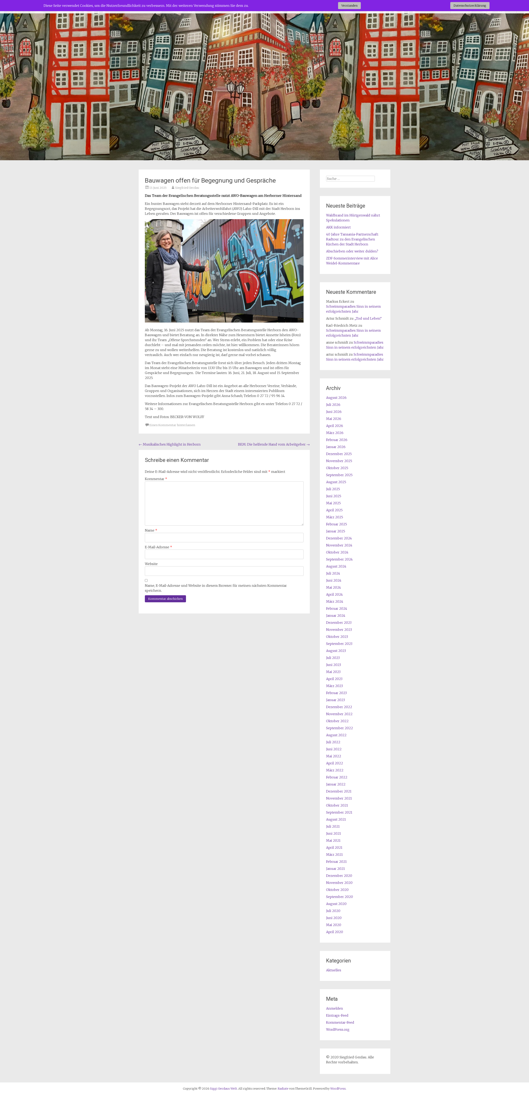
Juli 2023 (333, 658)
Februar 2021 (336, 862)
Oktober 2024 (337, 552)
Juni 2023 (333, 665)
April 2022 (334, 763)
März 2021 (334, 854)
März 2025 (334, 517)
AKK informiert (338, 227)
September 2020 (339, 897)
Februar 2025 (336, 524)
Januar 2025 (335, 531)
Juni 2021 (333, 833)
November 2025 (339, 461)
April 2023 (334, 679)
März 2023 (334, 686)
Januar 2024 (335, 615)
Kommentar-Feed (340, 1022)
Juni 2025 (333, 496)
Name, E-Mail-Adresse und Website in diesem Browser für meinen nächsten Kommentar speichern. (216, 588)
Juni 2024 (333, 580)
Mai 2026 (333, 419)
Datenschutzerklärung (470, 5)
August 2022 (336, 735)
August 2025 (336, 482)
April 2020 (334, 932)
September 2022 (339, 728)
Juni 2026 (334, 412)
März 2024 (334, 601)
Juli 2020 (333, 911)
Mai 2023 (333, 672)
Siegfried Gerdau (187, 188)
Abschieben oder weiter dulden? (352, 251)
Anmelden (334, 1008)
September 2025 (339, 475)
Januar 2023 (335, 700)
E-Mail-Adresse (158, 547)
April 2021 (334, 847)
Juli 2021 (333, 826)
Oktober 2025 (337, 468)
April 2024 (334, 594)
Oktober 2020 (337, 890)
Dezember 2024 (339, 538)
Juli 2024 (333, 573)
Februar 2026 (336, 440)
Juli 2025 (333, 489)
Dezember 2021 (338, 791)
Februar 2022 (336, 777)
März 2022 (334, 770)
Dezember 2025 (339, 454)
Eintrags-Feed (337, 1015)
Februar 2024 (336, 608)
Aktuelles (333, 970)
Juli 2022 (333, 742)
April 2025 (334, 510)
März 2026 (334, 433)
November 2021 (339, 798)
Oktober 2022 (337, 721)
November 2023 (339, 630)
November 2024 (339, 545)
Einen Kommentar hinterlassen (172, 425)
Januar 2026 (336, 447)
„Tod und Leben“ (368, 318)
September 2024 (339, 559)
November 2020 (339, 883)
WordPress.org (337, 1029)
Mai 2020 (333, 925)
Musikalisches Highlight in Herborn (170, 444)
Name (151, 530)
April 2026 (334, 426)
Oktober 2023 (337, 637)
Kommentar (156, 479)
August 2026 (336, 398)
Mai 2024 (333, 587)
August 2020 (336, 904)
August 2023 (336, 651)
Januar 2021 (335, 869)
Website (151, 564)
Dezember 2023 (338, 622)
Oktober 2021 (337, 805)
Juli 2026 (333, 405)
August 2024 (336, 566)
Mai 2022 (333, 756)
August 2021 (336, 819)
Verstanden (349, 5)
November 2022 (339, 714)
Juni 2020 (334, 918)
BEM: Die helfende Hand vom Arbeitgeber (274, 444)
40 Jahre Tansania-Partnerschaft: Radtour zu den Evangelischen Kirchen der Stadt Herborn (352, 239)
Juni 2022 (334, 749)
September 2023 (339, 644)
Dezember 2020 (339, 876)
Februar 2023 (336, 693)
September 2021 (339, 812)
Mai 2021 (333, 840)
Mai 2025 (333, 503)
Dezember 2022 (339, 707)
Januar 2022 (336, 784)
